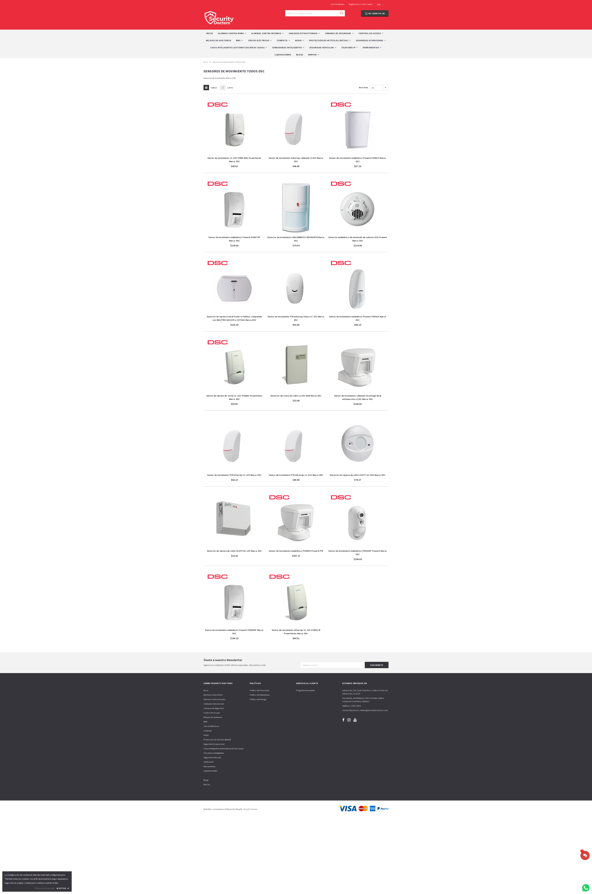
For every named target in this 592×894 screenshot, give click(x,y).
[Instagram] (349, 720)
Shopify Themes (250, 809)
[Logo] (219, 17)
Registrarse (354, 4)
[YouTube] (355, 720)
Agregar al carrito (234, 153)
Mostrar (363, 87)
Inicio (206, 62)
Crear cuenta (366, 4)
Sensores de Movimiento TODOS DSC (229, 62)
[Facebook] (343, 720)
